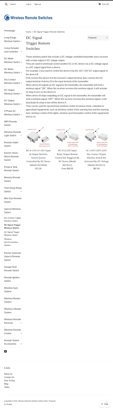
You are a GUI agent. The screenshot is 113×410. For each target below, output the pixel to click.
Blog (6, 384)
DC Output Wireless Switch (13, 92)
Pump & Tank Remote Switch (11, 169)
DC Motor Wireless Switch (13, 60)
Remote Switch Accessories (13, 342)
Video (6, 387)
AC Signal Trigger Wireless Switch (11, 233)
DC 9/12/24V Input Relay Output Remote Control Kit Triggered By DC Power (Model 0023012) (67, 157)
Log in (28, 4)
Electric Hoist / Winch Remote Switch (11, 156)
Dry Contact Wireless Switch (13, 81)
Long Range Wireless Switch (13, 39)
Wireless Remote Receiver (13, 321)
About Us (8, 374)
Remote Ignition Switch (12, 279)
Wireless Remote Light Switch (13, 134)
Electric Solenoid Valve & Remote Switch (12, 256)
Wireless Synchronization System (11, 242)
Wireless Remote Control (13, 332)
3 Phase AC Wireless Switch (13, 113)
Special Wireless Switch (12, 211)
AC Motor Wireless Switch (13, 71)
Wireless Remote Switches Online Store (33, 401)
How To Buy (9, 380)
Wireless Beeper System (12, 300)
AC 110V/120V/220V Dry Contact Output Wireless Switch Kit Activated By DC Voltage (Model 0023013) (96, 157)
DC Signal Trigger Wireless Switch (12, 226)
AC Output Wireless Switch (13, 102)
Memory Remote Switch (12, 179)
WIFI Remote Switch (10, 123)
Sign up (37, 4)
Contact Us (9, 377)
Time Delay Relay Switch (13, 190)
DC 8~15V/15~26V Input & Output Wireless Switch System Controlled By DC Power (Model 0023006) (38, 157)
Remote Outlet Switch (11, 144)
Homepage (9, 30)
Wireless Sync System (11, 290)
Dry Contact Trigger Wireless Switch (12, 219)
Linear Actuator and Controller (13, 50)
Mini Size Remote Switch (12, 200)
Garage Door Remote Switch (11, 269)
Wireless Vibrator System (12, 311)
